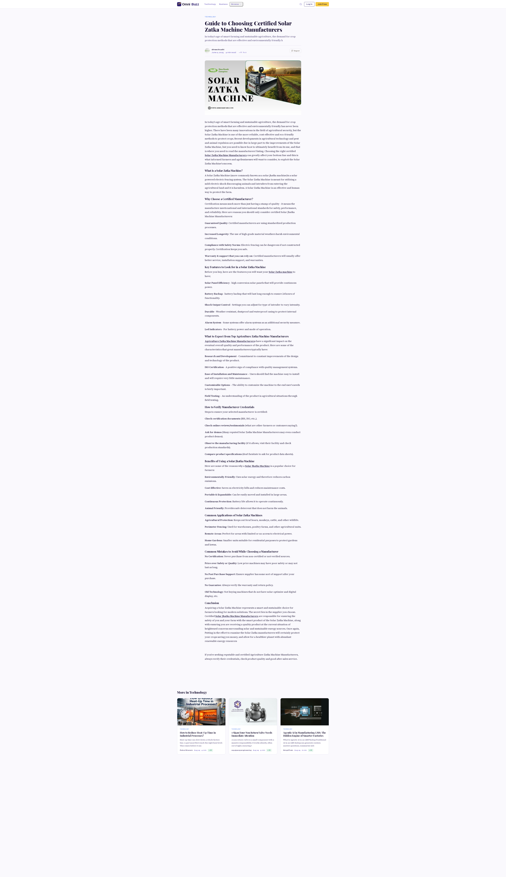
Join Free (322, 4)
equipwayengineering (242, 750)
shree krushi (218, 49)
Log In (309, 4)
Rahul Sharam (186, 750)
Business (223, 4)
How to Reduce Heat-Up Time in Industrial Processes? (198, 734)
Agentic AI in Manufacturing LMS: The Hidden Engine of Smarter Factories (304, 734)
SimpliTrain (288, 750)
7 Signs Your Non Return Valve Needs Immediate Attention (252, 734)
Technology (210, 4)
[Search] (300, 4)
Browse (235, 4)
